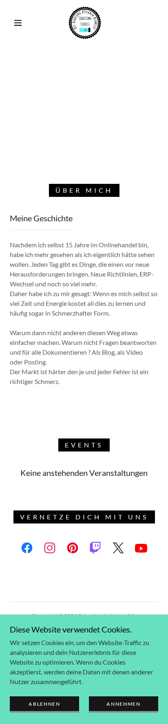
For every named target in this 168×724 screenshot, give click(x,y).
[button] (18, 23)
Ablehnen (44, 704)
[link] (85, 23)
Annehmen (123, 704)
